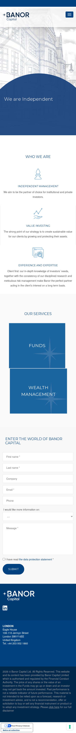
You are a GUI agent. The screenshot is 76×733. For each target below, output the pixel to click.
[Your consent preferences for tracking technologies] (69, 726)
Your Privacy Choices (20, 726)
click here (54, 707)
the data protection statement (35, 559)
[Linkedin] (6, 608)
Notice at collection (11, 730)
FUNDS (37, 345)
